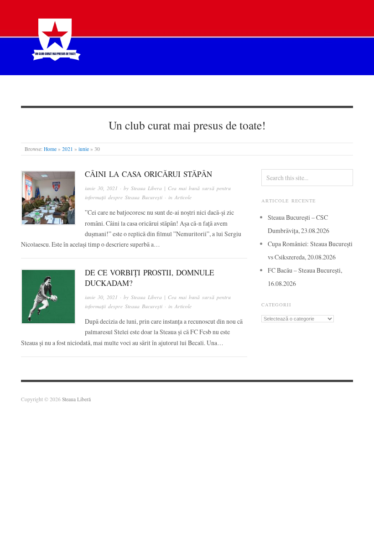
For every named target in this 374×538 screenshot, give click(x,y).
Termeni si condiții (319, 90)
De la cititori (254, 90)
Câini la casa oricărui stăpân (148, 174)
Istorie (206, 90)
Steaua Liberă (76, 399)
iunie (83, 148)
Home (50, 148)
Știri (125, 90)
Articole (164, 90)
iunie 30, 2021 (101, 188)
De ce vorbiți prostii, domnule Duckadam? (149, 277)
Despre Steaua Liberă (70, 90)
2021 (67, 148)
